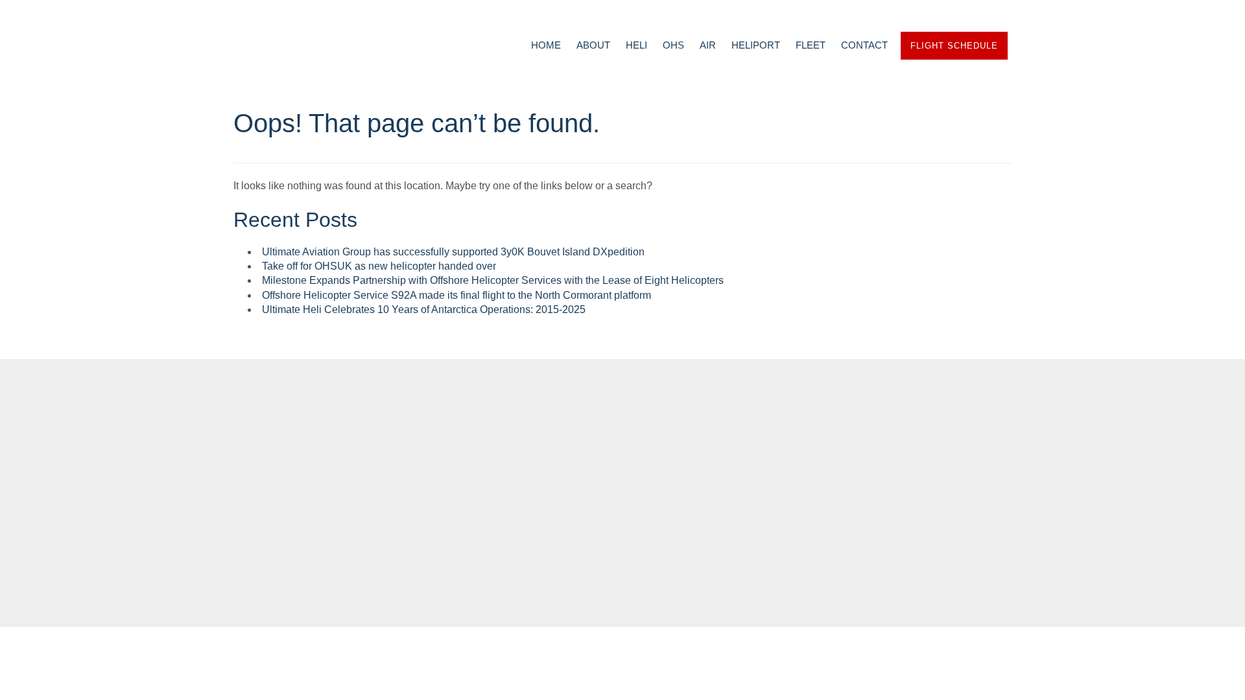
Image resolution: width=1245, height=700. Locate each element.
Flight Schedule (954, 46)
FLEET (810, 45)
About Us (437, 475)
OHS (673, 45)
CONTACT (864, 45)
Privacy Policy (455, 524)
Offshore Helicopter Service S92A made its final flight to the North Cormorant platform (456, 295)
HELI (636, 45)
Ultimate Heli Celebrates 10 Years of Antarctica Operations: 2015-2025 (424, 309)
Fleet (425, 491)
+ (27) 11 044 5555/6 (287, 458)
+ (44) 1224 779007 (300, 475)
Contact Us (444, 508)
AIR (708, 45)
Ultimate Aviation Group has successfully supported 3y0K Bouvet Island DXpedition (453, 251)
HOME (546, 45)
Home (424, 458)
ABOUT (593, 45)
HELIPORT (755, 45)
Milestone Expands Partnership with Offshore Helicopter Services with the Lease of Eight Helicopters (493, 280)
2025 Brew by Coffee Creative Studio (623, 600)
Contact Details (295, 497)
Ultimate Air (620, 491)
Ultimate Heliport (640, 508)
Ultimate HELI (624, 475)
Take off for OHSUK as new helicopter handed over (379, 266)
